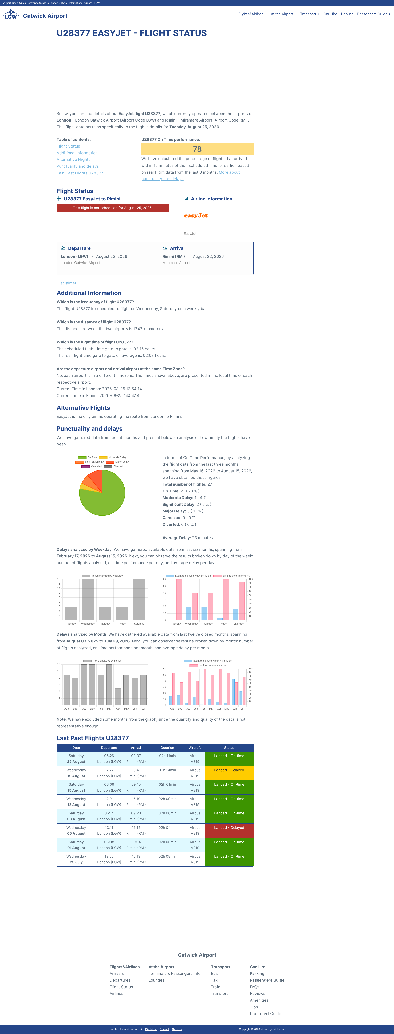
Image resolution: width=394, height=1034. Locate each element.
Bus (214, 973)
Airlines (116, 993)
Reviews (257, 993)
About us (177, 1029)
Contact (164, 1029)
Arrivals (117, 973)
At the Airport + (283, 14)
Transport (220, 966)
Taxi (215, 980)
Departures (120, 980)
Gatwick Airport (45, 16)
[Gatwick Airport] (11, 14)
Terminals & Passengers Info (174, 973)
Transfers (219, 993)
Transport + (310, 14)
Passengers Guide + (374, 14)
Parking (347, 14)
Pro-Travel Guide (265, 1013)
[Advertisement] (197, 76)
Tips (254, 1006)
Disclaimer (151, 1029)
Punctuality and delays (78, 166)
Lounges (156, 980)
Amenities (259, 1000)
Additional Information (77, 152)
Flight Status (68, 146)
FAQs (254, 986)
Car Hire (330, 14)
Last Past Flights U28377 (80, 172)
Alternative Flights (73, 159)
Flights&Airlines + (252, 14)
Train (215, 986)
